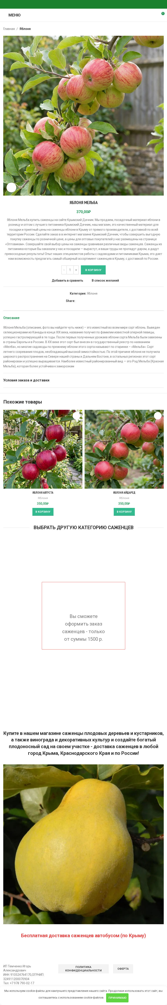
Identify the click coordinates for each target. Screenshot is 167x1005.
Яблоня (25, 29)
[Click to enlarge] (11, 187)
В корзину (93, 270)
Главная (9, 29)
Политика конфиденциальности (83, 968)
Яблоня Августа (42, 492)
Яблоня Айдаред (124, 492)
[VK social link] (83, 4)
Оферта (123, 968)
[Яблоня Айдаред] (124, 449)
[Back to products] (156, 28)
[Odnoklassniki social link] (73, 4)
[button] (42, 512)
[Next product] (161, 28)
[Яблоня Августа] (42, 449)
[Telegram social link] (88, 4)
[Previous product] (150, 28)
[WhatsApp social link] (78, 4)
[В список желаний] (76, 416)
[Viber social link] (94, 4)
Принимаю (117, 997)
